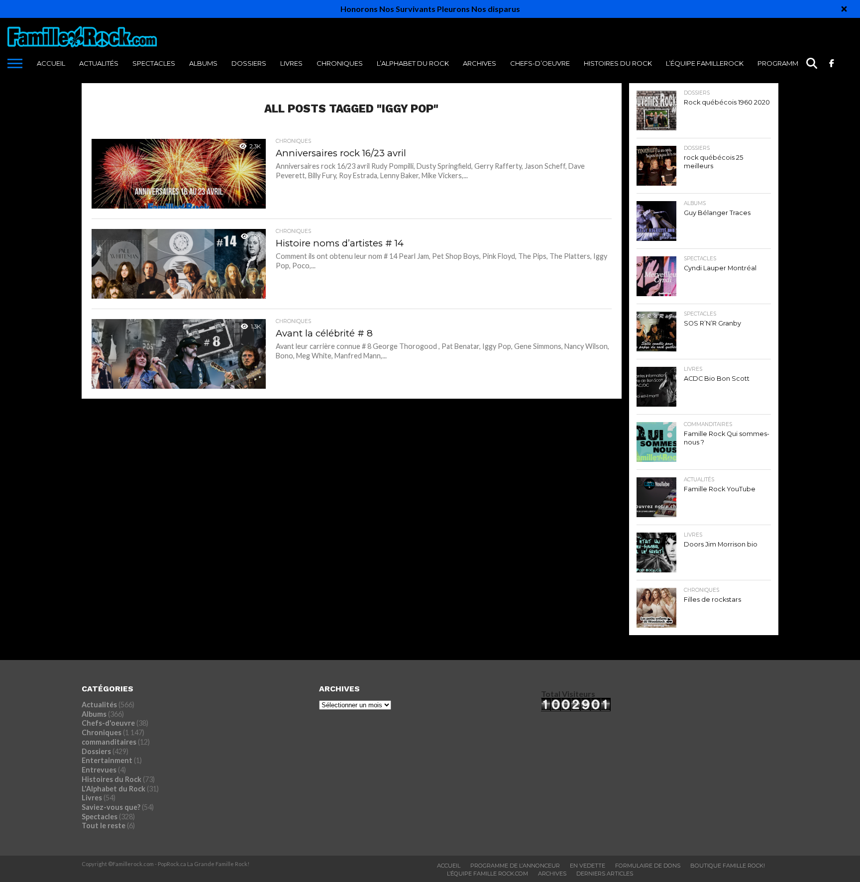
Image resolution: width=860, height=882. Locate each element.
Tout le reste (103, 825)
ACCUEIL (51, 63)
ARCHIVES (479, 63)
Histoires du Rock (618, 63)
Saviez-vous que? (111, 807)
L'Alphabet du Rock (113, 788)
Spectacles (153, 63)
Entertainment (107, 760)
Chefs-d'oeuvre (108, 723)
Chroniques (340, 63)
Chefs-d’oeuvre (540, 63)
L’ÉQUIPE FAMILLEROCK (705, 63)
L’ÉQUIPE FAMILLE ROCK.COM (487, 873)
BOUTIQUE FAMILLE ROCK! (727, 865)
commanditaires (109, 742)
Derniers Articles (604, 873)
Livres (291, 63)
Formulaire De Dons (647, 865)
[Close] (844, 9)
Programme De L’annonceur (515, 865)
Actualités (98, 63)
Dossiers (248, 63)
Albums (203, 63)
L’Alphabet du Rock (413, 63)
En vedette (587, 865)
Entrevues (99, 770)
